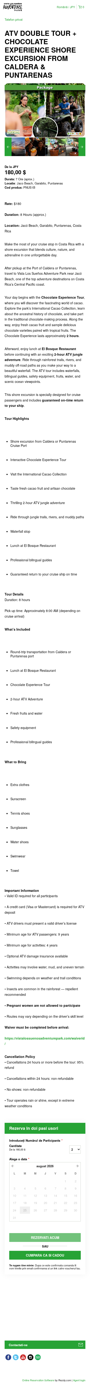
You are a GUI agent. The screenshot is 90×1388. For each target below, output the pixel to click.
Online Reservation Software (38, 1380)
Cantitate (17, 1147)
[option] (15, 146)
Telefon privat (14, 19)
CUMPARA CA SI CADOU (45, 1255)
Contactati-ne (18, 1345)
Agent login (79, 1380)
